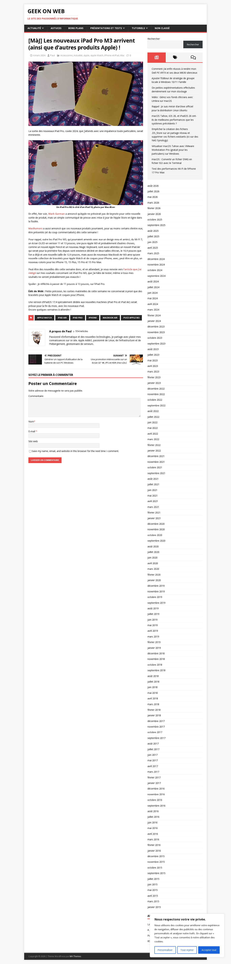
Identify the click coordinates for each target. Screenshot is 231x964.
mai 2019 (152, 625)
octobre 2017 (154, 732)
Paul (52, 55)
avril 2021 (152, 501)
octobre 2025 (154, 219)
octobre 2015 (154, 867)
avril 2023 (152, 366)
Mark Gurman (56, 213)
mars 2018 (153, 704)
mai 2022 (152, 428)
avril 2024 (152, 304)
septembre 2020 (156, 540)
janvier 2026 (154, 214)
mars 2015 (153, 901)
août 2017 (153, 743)
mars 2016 (153, 839)
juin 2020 (152, 557)
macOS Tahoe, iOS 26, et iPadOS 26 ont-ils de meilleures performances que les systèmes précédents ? (174, 119)
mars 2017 (153, 771)
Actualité (34, 28)
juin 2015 (152, 884)
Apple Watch (96, 55)
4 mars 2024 (39, 55)
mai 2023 (152, 360)
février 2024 (153, 315)
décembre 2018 (156, 653)
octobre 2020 (154, 535)
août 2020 (153, 546)
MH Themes (75, 956)
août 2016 (153, 811)
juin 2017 (152, 754)
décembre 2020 (156, 523)
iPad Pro (78, 317)
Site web (33, 441)
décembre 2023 (156, 326)
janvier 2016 (154, 850)
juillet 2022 (153, 416)
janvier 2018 (154, 715)
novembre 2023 (156, 332)
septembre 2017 (156, 738)
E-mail (32, 431)
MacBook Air (110, 317)
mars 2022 (153, 439)
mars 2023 (153, 371)
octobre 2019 (154, 597)
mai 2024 (152, 298)
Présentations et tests (106, 28)
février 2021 (153, 512)
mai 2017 (152, 760)
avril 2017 (152, 766)
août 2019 (153, 608)
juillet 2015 (153, 878)
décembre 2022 (156, 388)
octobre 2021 (154, 467)
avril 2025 (152, 247)
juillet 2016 (153, 816)
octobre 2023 (154, 337)
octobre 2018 (154, 664)
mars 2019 (153, 636)
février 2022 (153, 445)
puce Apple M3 (131, 317)
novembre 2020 (156, 529)
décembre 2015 (156, 856)
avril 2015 (152, 895)
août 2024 (153, 281)
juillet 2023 (153, 354)
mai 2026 (152, 196)
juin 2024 (152, 292)
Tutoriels (138, 28)
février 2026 (153, 208)
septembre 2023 (156, 343)
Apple (86, 55)
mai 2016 (152, 828)
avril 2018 (152, 698)
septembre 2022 (156, 405)
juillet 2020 (153, 552)
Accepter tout (209, 950)
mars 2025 (153, 253)
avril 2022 (152, 433)
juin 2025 (152, 242)
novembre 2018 (156, 659)
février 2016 (153, 845)
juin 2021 (152, 490)
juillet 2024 (153, 287)
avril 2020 (152, 563)
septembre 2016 (156, 805)
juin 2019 (152, 619)
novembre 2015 (156, 861)
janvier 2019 (154, 647)
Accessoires (66, 55)
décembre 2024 (156, 259)
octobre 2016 (154, 799)
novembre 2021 (156, 461)
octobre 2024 (154, 270)
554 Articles (81, 331)
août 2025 (153, 230)
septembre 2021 (156, 473)
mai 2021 (152, 495)
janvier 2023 (154, 382)
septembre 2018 (156, 670)
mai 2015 (152, 890)
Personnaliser (165, 950)
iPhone (93, 317)
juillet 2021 (153, 484)
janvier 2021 (154, 518)
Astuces (56, 28)
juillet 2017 (153, 749)
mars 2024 (153, 309)
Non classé (162, 28)
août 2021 (153, 478)
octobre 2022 (154, 399)
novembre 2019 (156, 591)
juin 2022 (152, 422)
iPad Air (62, 317)
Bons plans (75, 28)
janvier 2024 (154, 321)
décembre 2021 (156, 456)
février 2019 (153, 642)
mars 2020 (153, 568)
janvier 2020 (154, 580)
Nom (31, 421)
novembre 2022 (156, 394)
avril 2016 (152, 833)
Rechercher (153, 38)
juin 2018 (152, 687)
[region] (187, 935)
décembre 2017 (156, 721)
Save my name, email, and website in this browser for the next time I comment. (75, 451)
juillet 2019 (153, 613)
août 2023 (153, 349)
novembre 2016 (156, 794)
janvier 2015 (154, 907)
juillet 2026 (153, 191)
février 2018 (153, 709)
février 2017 (153, 777)
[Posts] (156, 57)
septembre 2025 (156, 225)
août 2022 (153, 411)
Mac (122, 55)
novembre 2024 (156, 264)
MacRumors (35, 228)
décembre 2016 (156, 788)
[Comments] (193, 57)
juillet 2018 (153, 681)
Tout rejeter (187, 950)
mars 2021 (153, 506)
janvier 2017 (154, 783)
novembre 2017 (156, 726)
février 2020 (153, 574)
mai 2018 (152, 692)
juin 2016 (152, 822)
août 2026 (153, 185)
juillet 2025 (153, 236)
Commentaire (35, 396)
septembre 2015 (156, 873)
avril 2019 (152, 630)
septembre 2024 (156, 275)
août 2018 (153, 676)
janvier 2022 (154, 450)
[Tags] (175, 57)
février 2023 (153, 377)
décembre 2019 (156, 585)
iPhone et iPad (111, 55)
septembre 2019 (156, 602)
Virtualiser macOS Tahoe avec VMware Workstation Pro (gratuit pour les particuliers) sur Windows (173, 149)
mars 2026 (153, 202)
